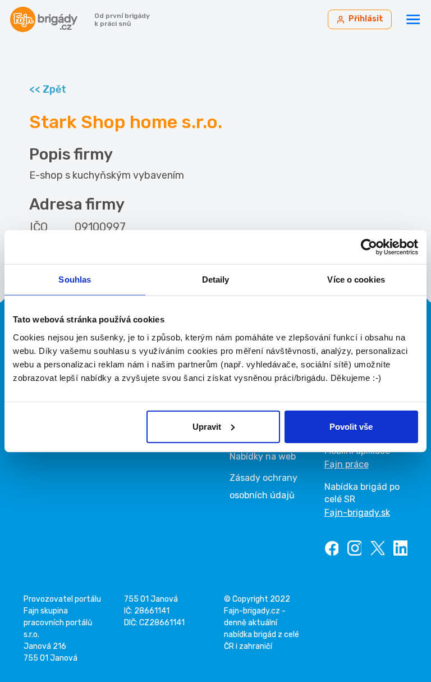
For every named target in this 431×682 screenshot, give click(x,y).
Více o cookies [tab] (355, 279)
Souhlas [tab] (74, 279)
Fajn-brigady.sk (357, 512)
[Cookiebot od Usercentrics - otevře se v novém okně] (369, 247)
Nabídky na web (263, 456)
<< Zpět (47, 89)
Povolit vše (351, 426)
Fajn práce (346, 464)
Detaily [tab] (216, 279)
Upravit (206, 426)
